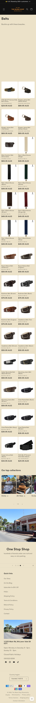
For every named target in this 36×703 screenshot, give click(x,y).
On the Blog (8, 583)
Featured (24, 59)
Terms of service (13, 697)
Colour (23, 46)
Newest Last (25, 68)
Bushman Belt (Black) (25, 293)
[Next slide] (24, 565)
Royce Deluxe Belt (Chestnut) (7, 266)
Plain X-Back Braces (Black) (7, 183)
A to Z (23, 73)
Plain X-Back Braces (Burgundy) (24, 211)
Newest (23, 66)
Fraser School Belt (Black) (7, 456)
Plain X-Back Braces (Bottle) (24, 183)
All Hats (20, 496)
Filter (10, 54)
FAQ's (6, 592)
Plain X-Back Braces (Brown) (7, 211)
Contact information (19, 700)
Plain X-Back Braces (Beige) (24, 156)
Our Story (7, 578)
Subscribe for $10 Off (11, 587)
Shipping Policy (9, 596)
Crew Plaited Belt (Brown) (23, 428)
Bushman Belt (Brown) (8, 293)
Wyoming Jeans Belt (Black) (24, 373)
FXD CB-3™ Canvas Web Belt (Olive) (9, 100)
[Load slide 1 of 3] (16, 565)
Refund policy (16, 694)
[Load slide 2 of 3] (18, 565)
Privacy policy (26, 694)
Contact (6, 613)
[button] (4, 9)
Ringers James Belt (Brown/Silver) (24, 128)
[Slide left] (14, 504)
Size (22, 41)
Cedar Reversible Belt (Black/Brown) (8, 373)
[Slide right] (22, 504)
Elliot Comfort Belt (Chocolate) (7, 156)
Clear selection (28, 28)
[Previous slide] (12, 565)
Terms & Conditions (10, 600)
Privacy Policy (8, 609)
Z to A (23, 75)
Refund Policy (8, 605)
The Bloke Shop (17, 692)
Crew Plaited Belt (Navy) (9, 427)
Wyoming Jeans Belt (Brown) (7, 400)
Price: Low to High (27, 62)
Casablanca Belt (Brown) (9, 346)
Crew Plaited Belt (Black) (26, 399)
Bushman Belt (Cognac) (9, 319)
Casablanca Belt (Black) (25, 346)
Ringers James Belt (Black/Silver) (24, 100)
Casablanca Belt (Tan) (25, 319)
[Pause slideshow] (34, 565)
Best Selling (25, 71)
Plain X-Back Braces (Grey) (7, 239)
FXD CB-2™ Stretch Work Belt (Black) (24, 456)
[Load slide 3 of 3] (20, 565)
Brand (22, 33)
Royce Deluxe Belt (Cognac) (24, 266)
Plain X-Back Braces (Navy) (24, 239)
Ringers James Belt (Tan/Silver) (7, 128)
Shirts (3, 496)
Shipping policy (24, 697)
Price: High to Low (27, 64)
